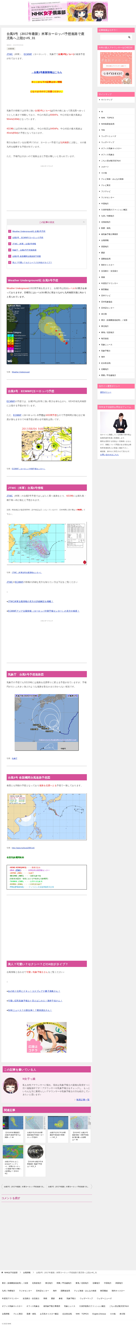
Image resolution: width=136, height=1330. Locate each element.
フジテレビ (105, 191)
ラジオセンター (107, 197)
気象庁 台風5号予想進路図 (24, 250)
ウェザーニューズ (108, 136)
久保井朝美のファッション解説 (114, 210)
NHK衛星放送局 (107, 124)
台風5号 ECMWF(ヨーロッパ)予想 (27, 237)
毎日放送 (105, 338)
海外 (103, 357)
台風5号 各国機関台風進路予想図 (26, 256)
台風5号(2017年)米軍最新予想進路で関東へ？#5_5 (58, 1135)
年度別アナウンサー (109, 283)
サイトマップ (106, 100)
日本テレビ (105, 295)
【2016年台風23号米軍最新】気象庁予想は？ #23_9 (35, 1164)
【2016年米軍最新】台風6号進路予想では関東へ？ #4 (13, 1135)
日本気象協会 (106, 302)
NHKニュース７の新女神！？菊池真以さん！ (30, 1010)
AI (102, 112)
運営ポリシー (105, 392)
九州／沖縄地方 (107, 216)
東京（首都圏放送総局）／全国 (114, 320)
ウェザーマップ (107, 142)
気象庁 (14, 758)
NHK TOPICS (107, 118)
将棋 (103, 277)
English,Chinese (99, 1314)
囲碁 (103, 253)
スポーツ (105, 167)
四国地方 (105, 246)
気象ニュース (106, 345)
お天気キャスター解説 (49, 1314)
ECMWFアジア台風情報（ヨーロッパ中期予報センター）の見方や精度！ (44, 611)
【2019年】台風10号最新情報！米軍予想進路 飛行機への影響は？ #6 (80, 1136)
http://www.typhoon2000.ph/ (23, 848)
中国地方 (105, 203)
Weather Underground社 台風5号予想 (28, 231)
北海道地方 (105, 222)
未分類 (104, 314)
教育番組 (105, 289)
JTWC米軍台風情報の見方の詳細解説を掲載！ (30, 601)
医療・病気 (105, 228)
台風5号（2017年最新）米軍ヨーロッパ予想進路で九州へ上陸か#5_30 (25, 1187)
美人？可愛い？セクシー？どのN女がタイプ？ (32, 262)
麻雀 (61, 1298)
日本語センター (107, 308)
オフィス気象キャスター (111, 148)
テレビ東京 (105, 185)
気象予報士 (105, 351)
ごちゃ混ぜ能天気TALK (111, 161)
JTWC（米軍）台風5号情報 (24, 244)
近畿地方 (105, 369)
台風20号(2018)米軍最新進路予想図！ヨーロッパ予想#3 (35, 1135)
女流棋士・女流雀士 (109, 271)
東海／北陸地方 (107, 332)
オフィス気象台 (107, 155)
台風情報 (11, 49)
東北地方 (105, 326)
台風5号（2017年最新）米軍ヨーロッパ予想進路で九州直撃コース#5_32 (70, 1187)
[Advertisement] (47, 186)
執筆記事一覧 (83, 1100)
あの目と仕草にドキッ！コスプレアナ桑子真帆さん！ (34, 991)
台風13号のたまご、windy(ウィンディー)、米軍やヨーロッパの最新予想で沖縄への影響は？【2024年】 (13, 1167)
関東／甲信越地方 (108, 375)
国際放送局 (105, 259)
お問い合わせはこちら (109, 455)
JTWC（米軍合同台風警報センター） (27, 573)
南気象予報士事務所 (109, 234)
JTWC (10, 54)
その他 (104, 173)
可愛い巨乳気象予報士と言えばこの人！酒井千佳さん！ (35, 1001)
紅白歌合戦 (105, 363)
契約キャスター (107, 265)
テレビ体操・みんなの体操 (112, 179)
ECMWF (28, 54)
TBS (103, 130)
